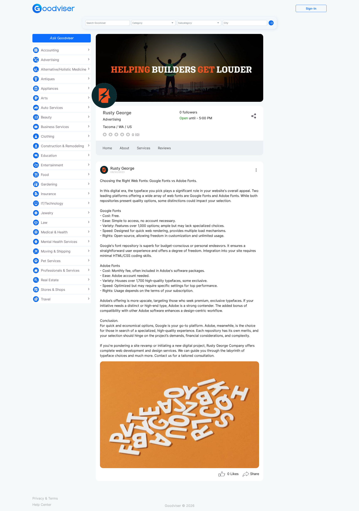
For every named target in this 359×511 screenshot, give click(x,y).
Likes (233, 474)
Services (143, 148)
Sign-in (311, 8)
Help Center (41, 504)
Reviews (164, 148)
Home (107, 148)
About (124, 148)
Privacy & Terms (45, 498)
